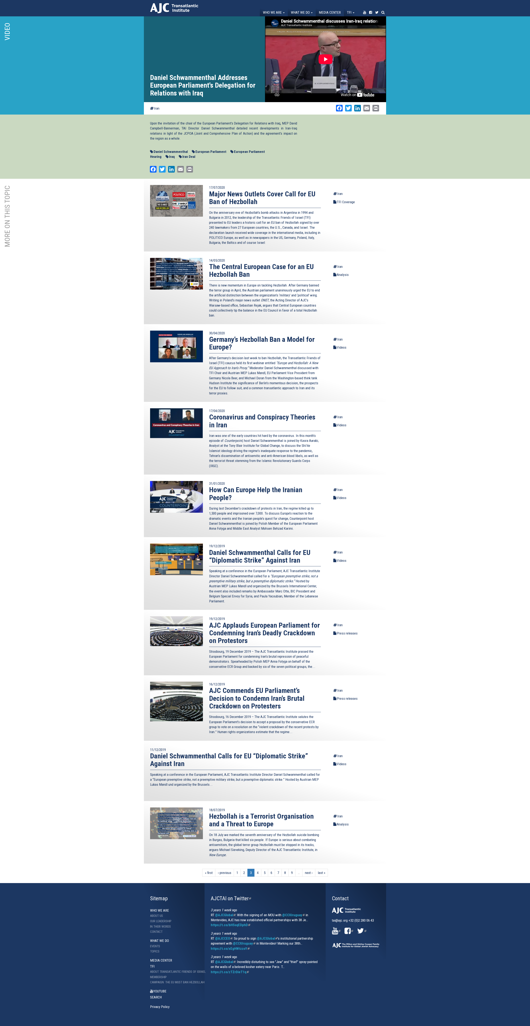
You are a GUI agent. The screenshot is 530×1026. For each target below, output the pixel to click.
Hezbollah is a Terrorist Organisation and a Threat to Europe (261, 820)
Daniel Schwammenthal (171, 152)
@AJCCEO (223, 938)
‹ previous (224, 873)
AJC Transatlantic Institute (174, 8)
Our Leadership (160, 921)
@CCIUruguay (293, 915)
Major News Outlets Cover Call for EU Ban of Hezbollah (262, 198)
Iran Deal (188, 157)
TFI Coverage (346, 202)
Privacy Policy (160, 1007)
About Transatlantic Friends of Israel (174, 972)
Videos (341, 347)
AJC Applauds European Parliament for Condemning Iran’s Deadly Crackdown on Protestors (264, 633)
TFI (349, 12)
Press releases (347, 633)
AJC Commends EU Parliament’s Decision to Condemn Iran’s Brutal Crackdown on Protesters (257, 698)
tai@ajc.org (340, 920)
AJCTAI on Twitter (231, 898)
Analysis (343, 275)
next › (309, 873)
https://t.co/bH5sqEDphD (230, 925)
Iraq (172, 157)
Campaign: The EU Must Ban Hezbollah (174, 982)
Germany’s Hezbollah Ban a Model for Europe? (262, 343)
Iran (156, 108)
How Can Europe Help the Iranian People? (255, 494)
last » (321, 873)
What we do (301, 12)
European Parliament (210, 152)
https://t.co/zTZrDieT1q (230, 972)
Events (155, 946)
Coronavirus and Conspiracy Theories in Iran (262, 421)
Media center (330, 12)
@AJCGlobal (225, 915)
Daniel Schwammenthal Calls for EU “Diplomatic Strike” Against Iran (259, 556)
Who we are (273, 12)
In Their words (160, 926)
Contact (156, 932)
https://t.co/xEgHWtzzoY (230, 948)
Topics (154, 951)
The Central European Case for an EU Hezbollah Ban (261, 270)
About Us (156, 916)
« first (209, 873)
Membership (158, 977)
